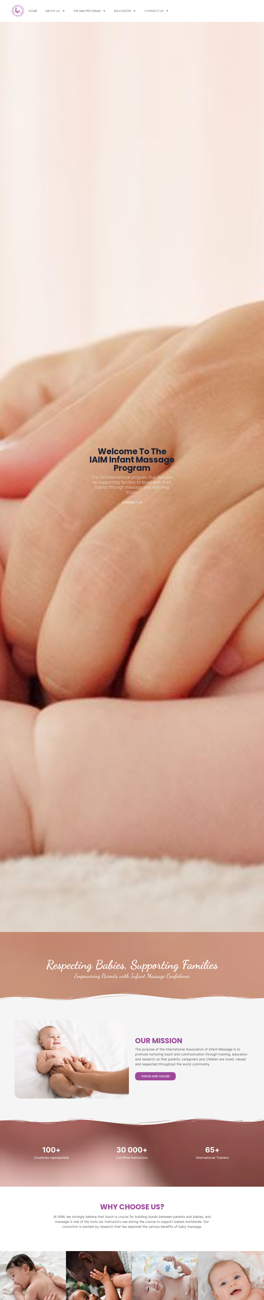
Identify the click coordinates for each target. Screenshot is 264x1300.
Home (33, 11)
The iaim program (87, 11)
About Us (52, 11)
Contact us (154, 11)
